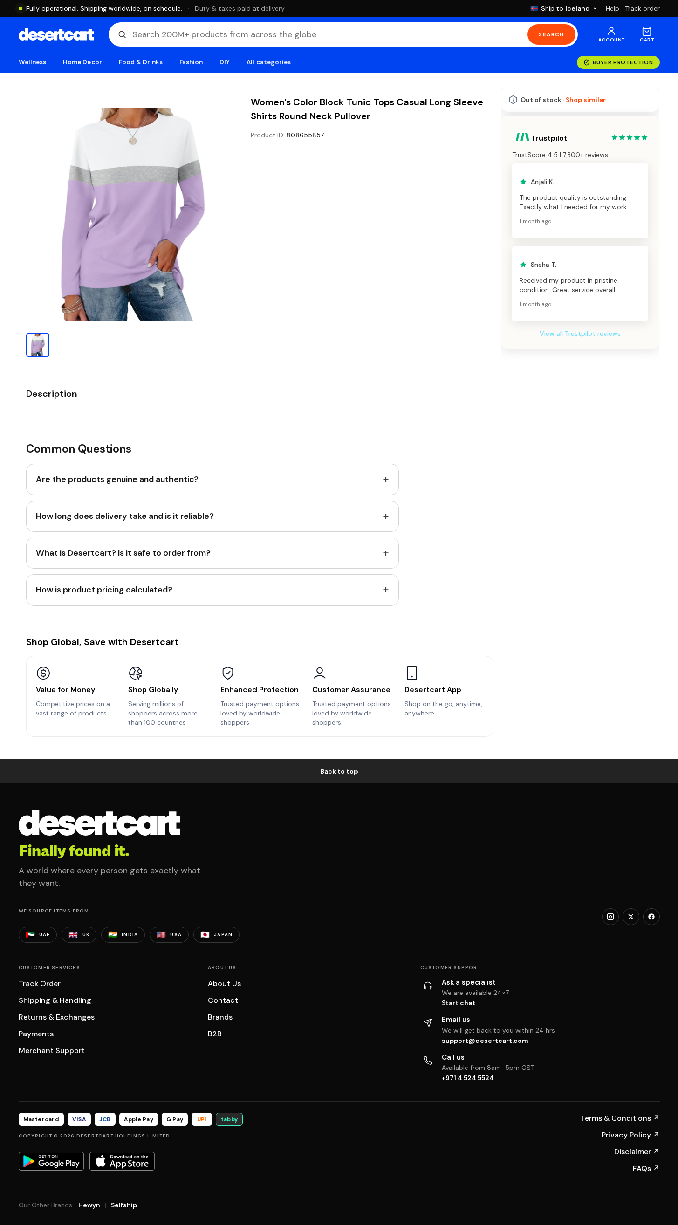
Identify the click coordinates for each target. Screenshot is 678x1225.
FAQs (646, 1168)
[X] (631, 916)
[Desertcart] (56, 34)
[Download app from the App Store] (122, 1161)
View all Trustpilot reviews (580, 333)
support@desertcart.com (485, 1040)
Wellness (33, 62)
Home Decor (82, 62)
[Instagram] (610, 916)
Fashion (191, 62)
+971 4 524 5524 (468, 1078)
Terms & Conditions (620, 1118)
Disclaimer (637, 1152)
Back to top (339, 771)
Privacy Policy (631, 1135)
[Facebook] (651, 916)
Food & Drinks (141, 62)
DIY (224, 62)
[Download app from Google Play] (51, 1161)
